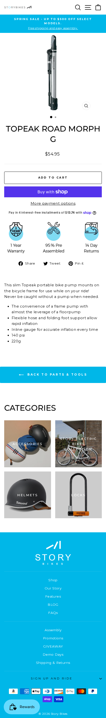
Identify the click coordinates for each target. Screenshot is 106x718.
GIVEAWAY (53, 646)
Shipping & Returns (53, 663)
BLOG (53, 604)
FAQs (53, 613)
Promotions (53, 638)
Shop (52, 580)
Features (53, 596)
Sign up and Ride (52, 678)
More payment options (53, 203)
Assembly (53, 630)
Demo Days (53, 654)
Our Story (53, 588)
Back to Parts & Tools (56, 374)
